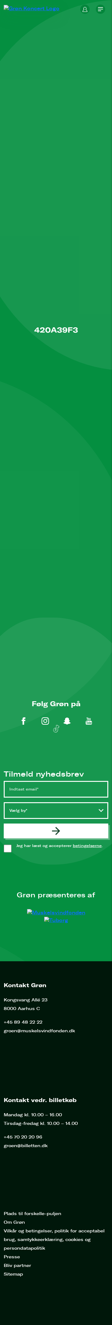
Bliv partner (17, 1265)
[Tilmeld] (56, 831)
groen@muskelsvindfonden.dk (39, 1031)
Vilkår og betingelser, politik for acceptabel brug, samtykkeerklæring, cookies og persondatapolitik (54, 1239)
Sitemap (13, 1274)
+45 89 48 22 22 (23, 1022)
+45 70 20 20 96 (23, 1137)
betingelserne (87, 845)
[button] (85, 9)
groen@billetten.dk (26, 1145)
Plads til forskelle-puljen (32, 1213)
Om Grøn (14, 1222)
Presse (12, 1257)
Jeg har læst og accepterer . (62, 848)
